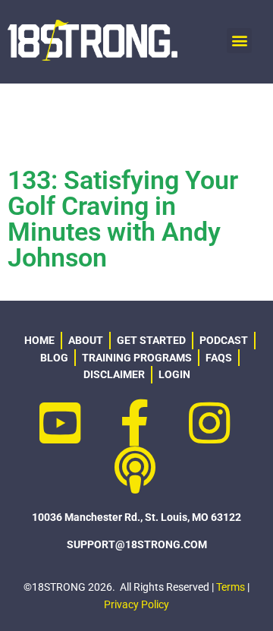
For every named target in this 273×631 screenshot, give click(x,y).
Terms (230, 587)
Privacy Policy (136, 604)
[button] (239, 40)
